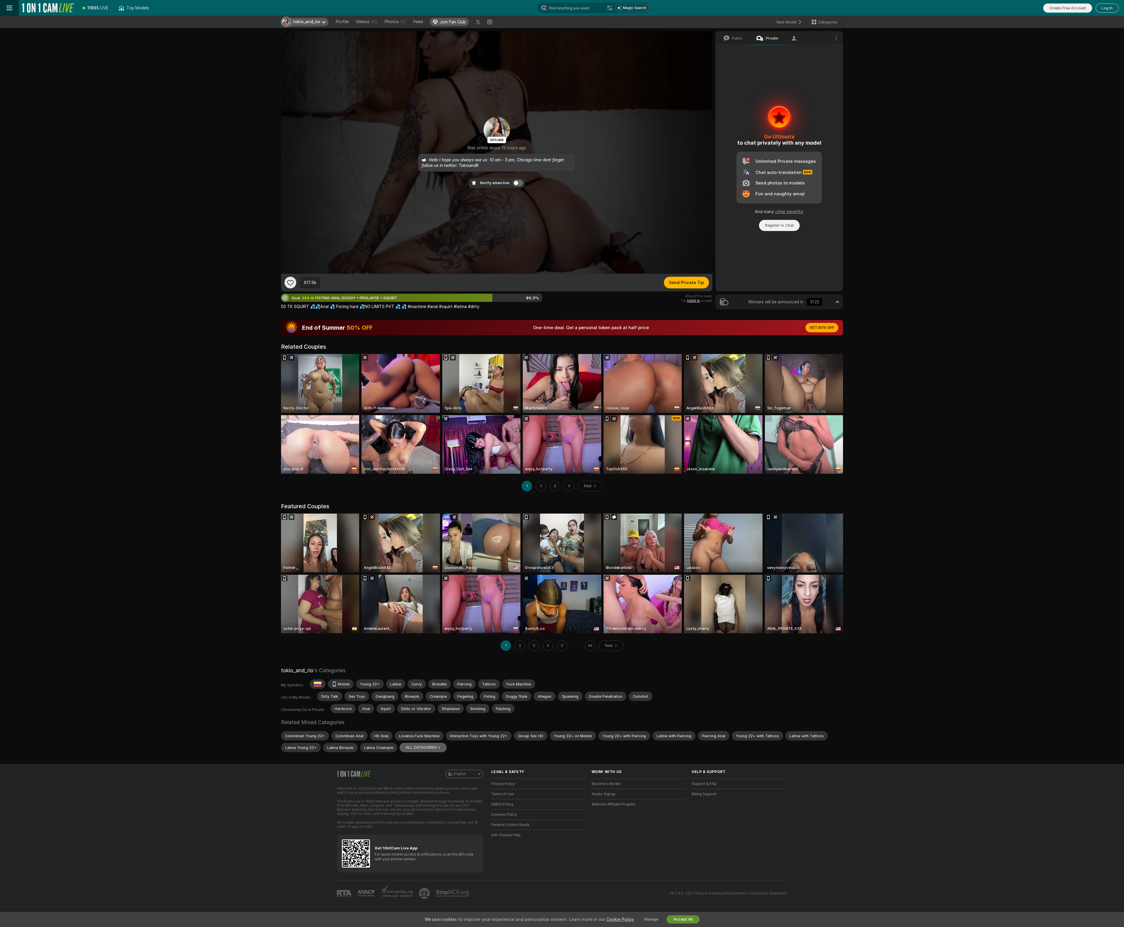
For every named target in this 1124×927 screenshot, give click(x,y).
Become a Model (606, 784)
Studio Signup (604, 794)
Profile (342, 21)
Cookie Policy (620, 919)
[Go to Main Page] (48, 8)
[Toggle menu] (9, 8)
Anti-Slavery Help (506, 835)
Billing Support (704, 794)
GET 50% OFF (822, 328)
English (460, 774)
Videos (366, 21)
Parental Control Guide (510, 825)
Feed (418, 21)
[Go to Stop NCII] (453, 893)
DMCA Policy (502, 804)
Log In (1107, 8)
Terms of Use (502, 794)
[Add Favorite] (290, 282)
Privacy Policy (503, 784)
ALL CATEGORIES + (423, 747)
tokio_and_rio (297, 670)
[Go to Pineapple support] (425, 893)
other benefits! (789, 211)
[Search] (610, 8)
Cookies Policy (504, 815)
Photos (395, 21)
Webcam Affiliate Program (613, 804)
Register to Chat (779, 225)
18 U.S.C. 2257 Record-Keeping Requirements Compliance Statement (728, 893)
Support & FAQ (704, 784)
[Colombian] (317, 684)
